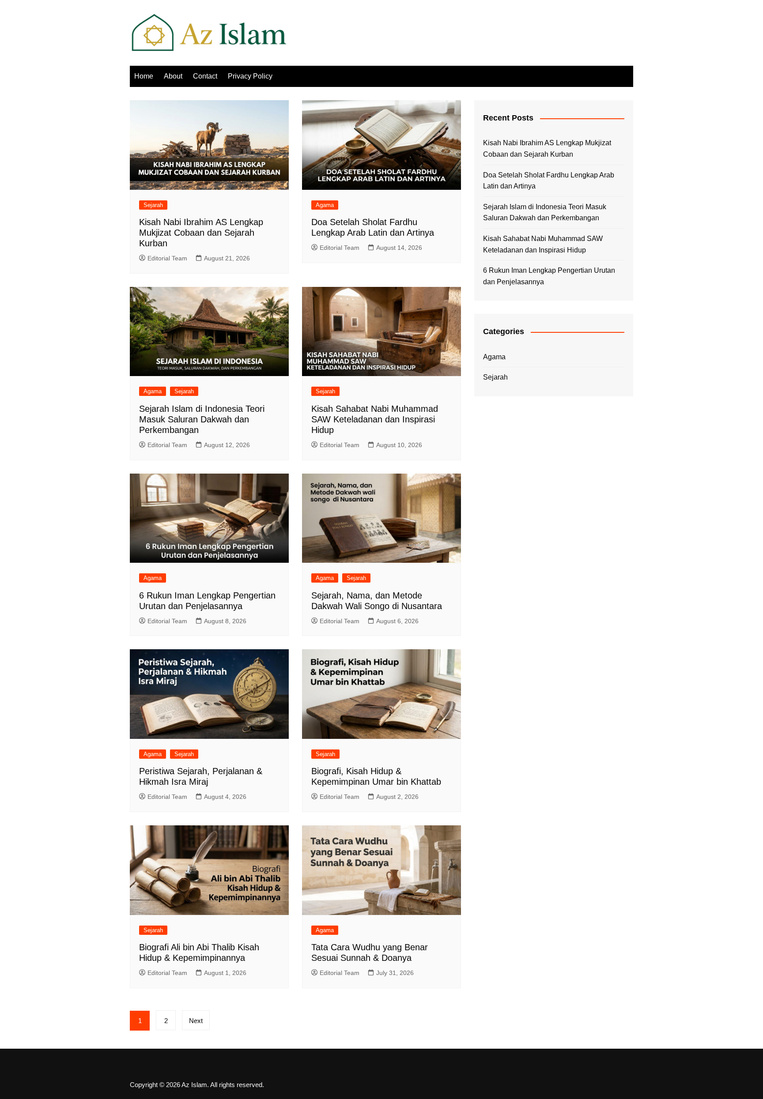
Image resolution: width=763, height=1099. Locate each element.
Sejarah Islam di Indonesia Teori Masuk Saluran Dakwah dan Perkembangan (201, 419)
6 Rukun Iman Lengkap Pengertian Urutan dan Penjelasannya (549, 276)
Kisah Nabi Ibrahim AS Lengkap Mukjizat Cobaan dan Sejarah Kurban (201, 232)
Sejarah (153, 205)
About (173, 76)
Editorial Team (167, 258)
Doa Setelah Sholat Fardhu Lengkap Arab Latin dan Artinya (548, 180)
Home (143, 76)
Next (196, 1020)
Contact (205, 76)
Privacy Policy (250, 76)
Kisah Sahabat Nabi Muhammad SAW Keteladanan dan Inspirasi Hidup (374, 419)
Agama (325, 205)
